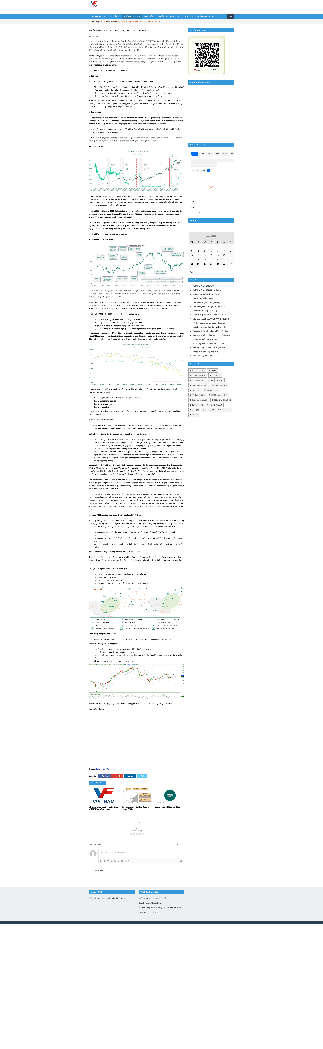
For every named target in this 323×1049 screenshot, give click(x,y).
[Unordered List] (118, 860)
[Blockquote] (122, 860)
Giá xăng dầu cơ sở (215, 343)
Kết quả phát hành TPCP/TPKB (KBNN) (211, 319)
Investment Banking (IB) (202, 380)
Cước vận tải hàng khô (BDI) (206, 351)
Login (181, 844)
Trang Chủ (100, 16)
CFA (213, 370)
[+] (136, 861)
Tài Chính (113, 16)
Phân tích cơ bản (200, 400)
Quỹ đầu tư (198, 405)
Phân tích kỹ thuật (222, 400)
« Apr (190, 272)
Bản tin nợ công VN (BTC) (205, 310)
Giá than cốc (213, 335)
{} (132, 861)
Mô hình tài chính (219, 395)
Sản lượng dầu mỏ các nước (206, 339)
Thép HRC (225, 335)
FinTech (216, 375)
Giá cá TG (208, 355)
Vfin (195, 415)
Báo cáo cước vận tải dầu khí (206, 331)
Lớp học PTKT (198, 395)
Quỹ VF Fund (216, 405)
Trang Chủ (98, 22)
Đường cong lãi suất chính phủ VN (209, 347)
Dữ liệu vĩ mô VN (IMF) (203, 286)
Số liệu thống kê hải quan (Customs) (209, 323)
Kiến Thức (148, 16)
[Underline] (108, 860)
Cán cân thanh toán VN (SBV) (206, 294)
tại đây (223, 327)
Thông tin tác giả (206, 16)
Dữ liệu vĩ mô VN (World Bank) (207, 290)
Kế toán (196, 390)
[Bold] (101, 860)
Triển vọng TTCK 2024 (105, 769)
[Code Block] (125, 860)
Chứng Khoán (131, 16)
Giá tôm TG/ (198, 355)
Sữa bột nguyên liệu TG (204, 327)
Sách (195, 410)
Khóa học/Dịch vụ (168, 16)
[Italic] (104, 860)
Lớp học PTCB (212, 390)
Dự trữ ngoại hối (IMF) (203, 298)
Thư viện (187, 16)
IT (221, 380)
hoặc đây (224, 331)
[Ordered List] (115, 860)
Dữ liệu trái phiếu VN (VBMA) (206, 302)
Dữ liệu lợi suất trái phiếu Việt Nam (209, 306)
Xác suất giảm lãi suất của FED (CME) (210, 314)
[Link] (129, 860)
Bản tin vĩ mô (198, 370)
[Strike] (111, 860)
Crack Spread (199, 343)
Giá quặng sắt (199, 335)
